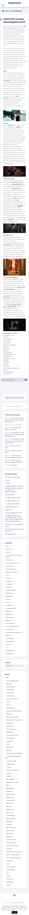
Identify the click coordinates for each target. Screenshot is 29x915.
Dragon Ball (6, 348)
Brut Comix (6, 366)
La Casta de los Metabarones (11, 368)
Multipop (8, 614)
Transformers (7, 343)
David (13, 380)
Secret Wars (6, 341)
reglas (10, 28)
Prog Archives (10, 830)
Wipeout (5, 364)
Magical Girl (9, 510)
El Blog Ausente (10, 708)
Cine (17, 379)
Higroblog (9, 750)
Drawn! (8, 702)
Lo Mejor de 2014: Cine (12, 500)
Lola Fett (8, 773)
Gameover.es (9, 747)
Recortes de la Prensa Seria (13, 632)
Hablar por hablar (11, 590)
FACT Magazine (10, 738)
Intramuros (14, 2)
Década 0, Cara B (10, 569)
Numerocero (9, 812)
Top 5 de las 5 (10, 641)
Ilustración (9, 593)
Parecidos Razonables (12, 626)
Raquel (8, 450)
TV (7, 647)
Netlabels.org (10, 809)
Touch (8, 863)
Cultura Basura (10, 695)
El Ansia (8, 705)
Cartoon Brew (10, 693)
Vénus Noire (14, 465)
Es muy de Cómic (10, 729)
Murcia (8, 480)
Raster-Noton (10, 833)
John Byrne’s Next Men (9, 354)
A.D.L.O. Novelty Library (12, 680)
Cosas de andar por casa (13, 563)
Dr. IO (7, 575)
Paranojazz (9, 821)
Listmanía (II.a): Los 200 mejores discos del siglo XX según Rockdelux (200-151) (14, 434)
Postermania (9, 629)
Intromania (9, 596)
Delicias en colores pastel (13, 477)
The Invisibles (7, 374)
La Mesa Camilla (10, 764)
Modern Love (9, 797)
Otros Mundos (10, 623)
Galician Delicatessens (12, 506)
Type (7, 873)
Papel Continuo (10, 818)
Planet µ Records (11, 827)
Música (8, 620)
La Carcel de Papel (11, 761)
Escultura (8, 581)
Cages (8, 483)
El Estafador (9, 714)
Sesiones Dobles (10, 842)
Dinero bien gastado (11, 572)
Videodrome (9, 879)
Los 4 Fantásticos (8, 339)
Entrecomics (9, 726)
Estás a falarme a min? (12, 735)
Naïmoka (8, 806)
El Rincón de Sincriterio (12, 717)
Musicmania (9, 803)
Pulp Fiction (6, 362)
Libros (8, 599)
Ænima (5, 370)
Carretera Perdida (8, 372)
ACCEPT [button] (14, 912)
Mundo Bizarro (10, 617)
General (8, 587)
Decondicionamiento (12, 699)
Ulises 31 (5, 337)
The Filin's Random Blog (12, 854)
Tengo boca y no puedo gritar (14, 851)
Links (7, 602)
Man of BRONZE (10, 779)
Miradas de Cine (10, 794)
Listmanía (9, 605)
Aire (19, 424)
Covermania (9, 566)
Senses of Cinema (11, 839)
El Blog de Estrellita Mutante (13, 711)
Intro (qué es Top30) (8, 335)
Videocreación (10, 650)
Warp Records (10, 882)
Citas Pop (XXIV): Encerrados (14, 512)
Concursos (9, 560)
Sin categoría (9, 638)
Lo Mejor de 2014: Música (13, 503)
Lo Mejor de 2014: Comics (13, 497)
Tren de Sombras (11, 867)
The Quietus (9, 860)
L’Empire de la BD (11, 534)
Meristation (9, 791)
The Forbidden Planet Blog (13, 857)
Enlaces (8, 578)
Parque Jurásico (7, 352)
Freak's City (9, 741)
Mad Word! (9, 776)
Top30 (21, 379)
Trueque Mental (10, 870)
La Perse (8, 767)
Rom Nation (9, 836)
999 (7, 677)
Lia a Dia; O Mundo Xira (12, 770)
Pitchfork (8, 824)
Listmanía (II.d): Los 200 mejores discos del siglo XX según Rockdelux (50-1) (14, 419)
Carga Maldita (10, 689)
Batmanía (5, 347)
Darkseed (5, 350)
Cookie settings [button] (22, 910)
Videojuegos (9, 653)
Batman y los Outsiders (9, 345)
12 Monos (6, 360)
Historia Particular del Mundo (14, 753)
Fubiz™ (8, 744)
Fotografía (9, 584)
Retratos (8, 635)
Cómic (8, 552)
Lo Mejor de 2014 (11, 608)
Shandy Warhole (10, 494)
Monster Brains (10, 800)
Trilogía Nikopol (7, 356)
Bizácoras (9, 683)
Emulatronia (9, 723)
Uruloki (8, 876)
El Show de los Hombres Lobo (14, 720)
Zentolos (8, 885)
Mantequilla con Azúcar (12, 782)
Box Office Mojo (10, 686)
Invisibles (20, 206)
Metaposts (9, 611)
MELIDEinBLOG (10, 788)
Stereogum (9, 848)
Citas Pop (9, 549)
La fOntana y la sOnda (9, 358)
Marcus (8, 785)
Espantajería (9, 732)
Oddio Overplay (10, 815)
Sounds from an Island (12, 845)
